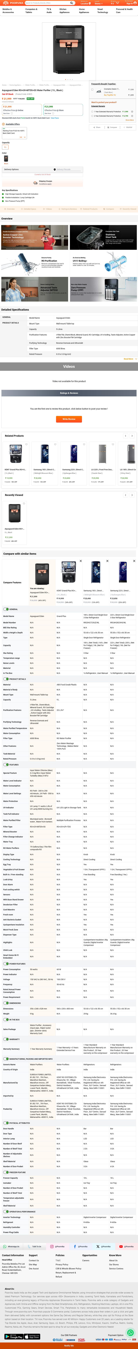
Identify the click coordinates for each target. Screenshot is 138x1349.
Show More (130, 120)
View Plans (55, 118)
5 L (5, 147)
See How (7, 113)
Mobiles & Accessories (8, 11)
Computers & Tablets (31, 11)
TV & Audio (49, 11)
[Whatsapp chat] (130, 1332)
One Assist (34, 1268)
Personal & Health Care (124, 11)
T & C (58, 1260)
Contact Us (34, 1260)
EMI (21, 137)
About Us (113, 1260)
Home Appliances (84, 11)
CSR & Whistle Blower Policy (68, 1268)
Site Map (33, 1264)
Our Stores (114, 1264)
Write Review (69, 419)
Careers (85, 1260)
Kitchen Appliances (65, 11)
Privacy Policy (62, 1264)
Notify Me (69, 1345)
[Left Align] (72, 3)
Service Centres (116, 1268)
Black (6, 164)
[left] (125, 435)
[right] (132, 435)
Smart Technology (102, 11)
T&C (25, 137)
